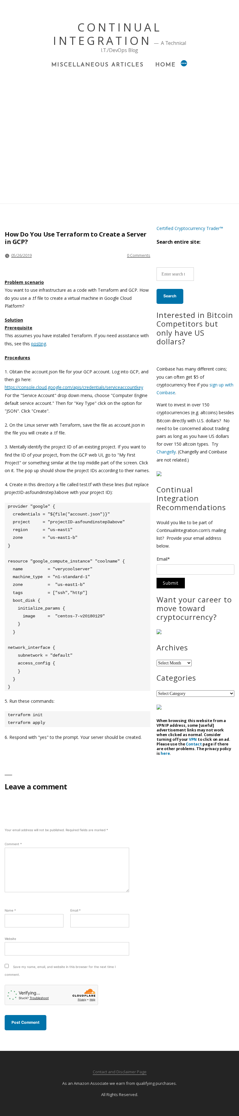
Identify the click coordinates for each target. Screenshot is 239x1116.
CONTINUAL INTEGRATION (107, 34)
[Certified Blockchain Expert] (159, 474)
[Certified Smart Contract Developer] (159, 632)
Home (165, 65)
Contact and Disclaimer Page (120, 1072)
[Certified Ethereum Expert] (159, 708)
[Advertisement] (119, 115)
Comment (13, 844)
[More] (184, 64)
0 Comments (138, 255)
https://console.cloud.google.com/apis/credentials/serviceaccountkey (74, 387)
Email (75, 910)
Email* (163, 559)
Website (10, 939)
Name (10, 910)
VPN (193, 739)
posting (38, 344)
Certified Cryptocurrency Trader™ (190, 228)
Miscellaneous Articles (97, 65)
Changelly (166, 452)
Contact (194, 744)
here (165, 753)
